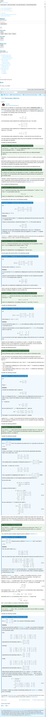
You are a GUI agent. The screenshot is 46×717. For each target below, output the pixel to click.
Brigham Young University (10, 105)
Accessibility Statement (5, 715)
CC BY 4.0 (6, 696)
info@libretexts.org (27, 715)
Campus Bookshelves (16, 94)
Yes (3, 705)
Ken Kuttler (32, 696)
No (7, 705)
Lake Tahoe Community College (31, 94)
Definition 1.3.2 (30, 181)
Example (12, 570)
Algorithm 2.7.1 (10, 575)
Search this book (3, 20)
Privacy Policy (33, 714)
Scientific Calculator (6, 63)
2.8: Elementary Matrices (12, 695)
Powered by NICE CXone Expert (18, 710)
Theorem (4, 236)
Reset (2, 31)
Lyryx (18, 105)
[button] (4, 73)
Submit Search (3, 23)
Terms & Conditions (39, 714)
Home (6, 94)
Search (3, 92)
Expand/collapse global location (44, 94)
